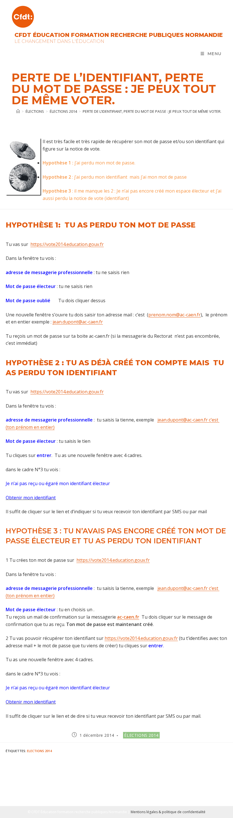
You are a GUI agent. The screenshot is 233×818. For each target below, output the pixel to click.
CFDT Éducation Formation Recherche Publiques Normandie (118, 35)
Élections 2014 (141, 735)
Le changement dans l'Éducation (59, 41)
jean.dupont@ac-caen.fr (78, 322)
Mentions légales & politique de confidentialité (168, 811)
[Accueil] (18, 111)
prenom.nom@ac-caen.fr (174, 315)
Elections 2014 (39, 751)
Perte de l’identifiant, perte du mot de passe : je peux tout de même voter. (152, 111)
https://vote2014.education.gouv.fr (67, 244)
